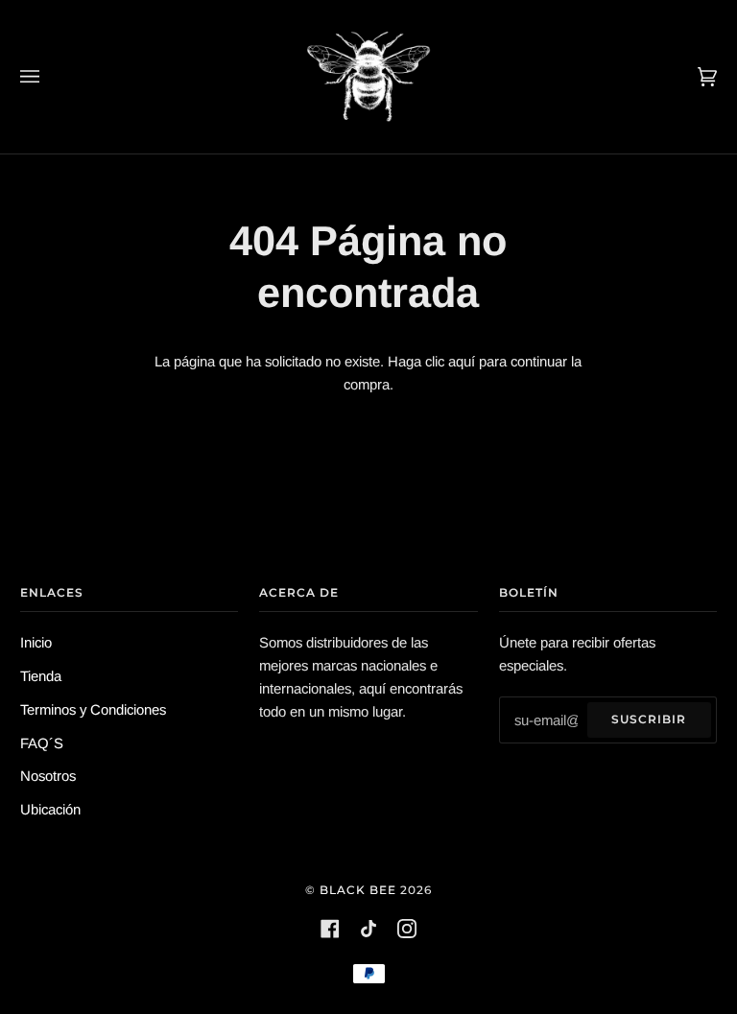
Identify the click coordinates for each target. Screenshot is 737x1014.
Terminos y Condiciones (93, 709)
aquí (461, 361)
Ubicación (50, 809)
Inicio (36, 642)
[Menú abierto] (49, 76)
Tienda (40, 676)
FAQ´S (41, 743)
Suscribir (648, 719)
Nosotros (48, 775)
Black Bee (358, 890)
